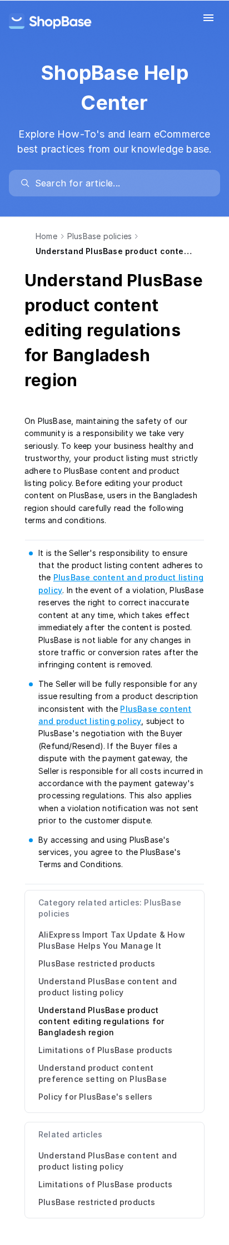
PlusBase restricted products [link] (97, 1202)
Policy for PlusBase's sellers (95, 1096)
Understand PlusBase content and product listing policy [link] (107, 1161)
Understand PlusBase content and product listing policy (107, 986)
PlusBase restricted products (97, 963)
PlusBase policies (99, 236)
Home (46, 236)
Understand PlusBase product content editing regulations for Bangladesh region (101, 1021)
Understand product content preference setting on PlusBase (102, 1073)
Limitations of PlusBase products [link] (105, 1184)
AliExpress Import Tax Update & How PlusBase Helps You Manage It (111, 940)
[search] (120, 183)
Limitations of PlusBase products (105, 1050)
